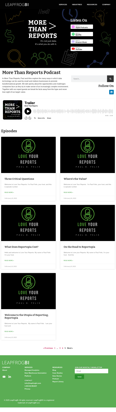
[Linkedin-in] (9, 377)
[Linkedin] (111, 92)
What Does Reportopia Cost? (21, 246)
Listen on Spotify (81, 34)
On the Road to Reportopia (79, 246)
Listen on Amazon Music (81, 41)
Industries (77, 4)
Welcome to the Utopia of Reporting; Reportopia (26, 316)
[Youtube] (4, 377)
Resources (92, 4)
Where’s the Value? (75, 178)
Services (63, 4)
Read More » (9, 192)
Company (106, 4)
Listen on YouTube (81, 49)
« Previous (48, 348)
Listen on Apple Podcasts (81, 26)
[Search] (110, 78)
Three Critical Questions (19, 178)
